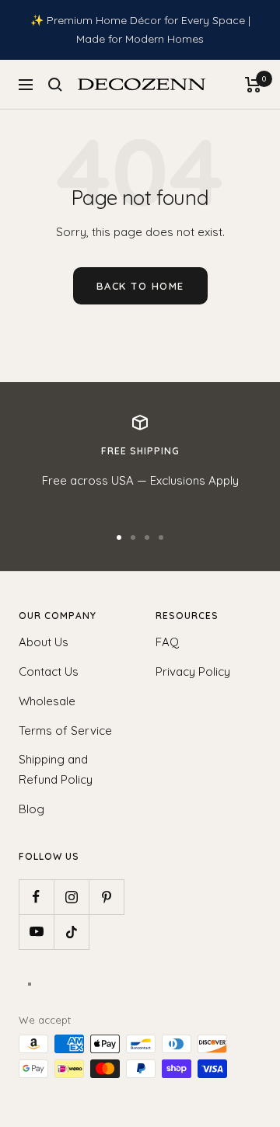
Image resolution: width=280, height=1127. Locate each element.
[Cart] (253, 84)
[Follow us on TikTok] (71, 931)
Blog (31, 809)
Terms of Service (65, 730)
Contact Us (49, 671)
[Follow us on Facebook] (36, 896)
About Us (43, 642)
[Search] (55, 85)
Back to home (140, 286)
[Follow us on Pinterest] (106, 896)
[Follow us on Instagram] (71, 896)
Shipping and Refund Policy (56, 769)
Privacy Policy (193, 671)
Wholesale (47, 701)
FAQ (167, 642)
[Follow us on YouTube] (36, 931)
